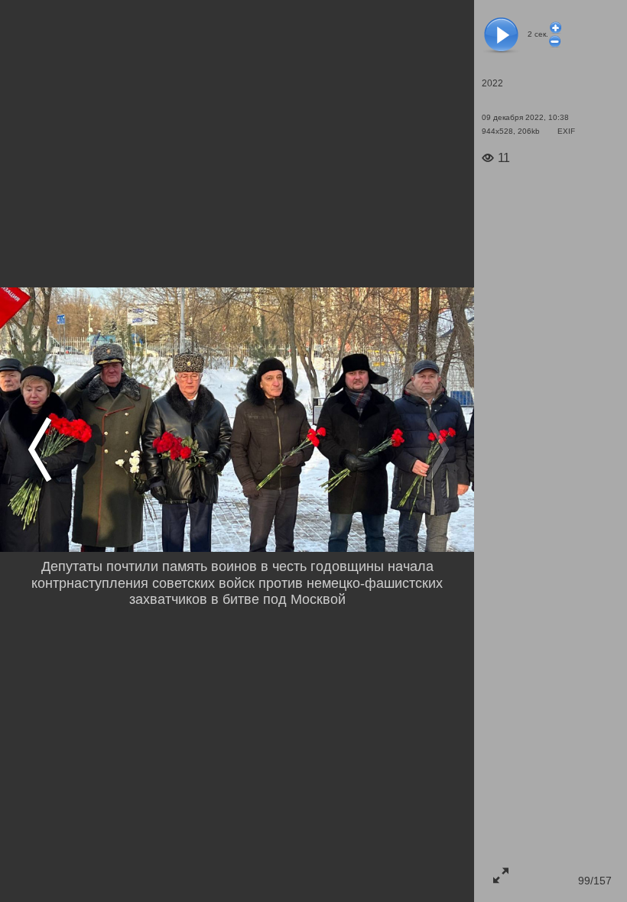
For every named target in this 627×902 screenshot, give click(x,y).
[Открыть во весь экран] (500, 875)
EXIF (566, 131)
